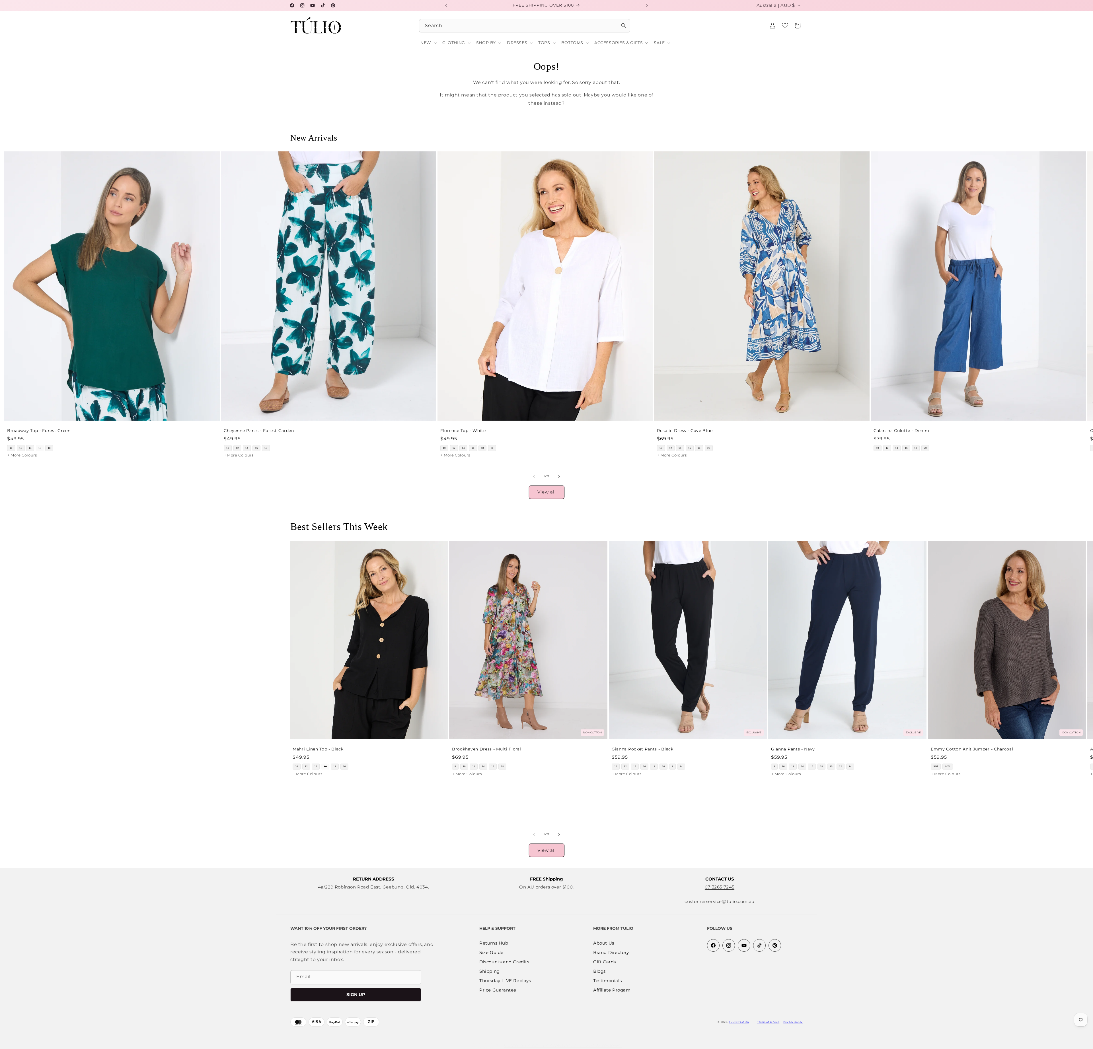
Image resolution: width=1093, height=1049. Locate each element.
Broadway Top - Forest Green (39, 431)
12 (20, 448)
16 (39, 448)
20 (492, 448)
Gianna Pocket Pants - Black (642, 749)
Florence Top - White (463, 431)
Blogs (599, 971)
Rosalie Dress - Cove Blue (684, 431)
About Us (603, 943)
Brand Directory (611, 952)
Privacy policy (793, 1022)
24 (681, 766)
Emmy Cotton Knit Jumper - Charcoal (972, 749)
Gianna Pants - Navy (793, 749)
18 (49, 448)
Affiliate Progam (612, 990)
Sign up (355, 994)
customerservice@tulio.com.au (720, 901)
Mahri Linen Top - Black (318, 749)
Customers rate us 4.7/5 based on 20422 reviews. (563, 1045)
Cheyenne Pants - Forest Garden (259, 431)
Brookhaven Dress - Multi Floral (486, 749)
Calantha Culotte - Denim (901, 431)
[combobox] (524, 25)
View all (546, 492)
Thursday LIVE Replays (505, 980)
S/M (935, 766)
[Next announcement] (647, 5)
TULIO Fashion (739, 1022)
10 (11, 448)
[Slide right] (559, 476)
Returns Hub (493, 943)
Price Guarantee (497, 990)
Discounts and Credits (504, 962)
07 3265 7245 (719, 887)
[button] (797, 25)
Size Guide (491, 952)
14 (30, 448)
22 (840, 766)
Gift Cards (604, 962)
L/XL (947, 766)
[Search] (623, 25)
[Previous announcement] (446, 5)
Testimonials (607, 980)
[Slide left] (534, 476)
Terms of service (768, 1022)
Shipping (489, 971)
